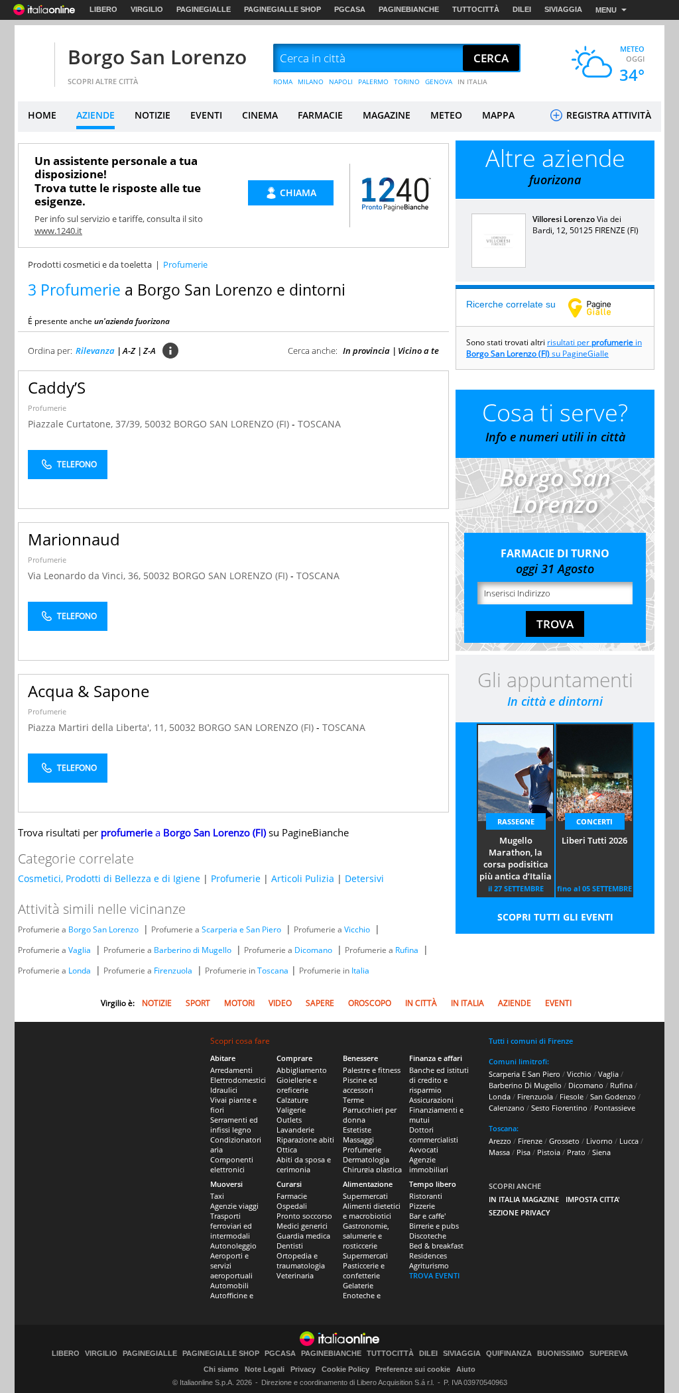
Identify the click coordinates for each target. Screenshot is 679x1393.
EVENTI (206, 115)
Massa (499, 1152)
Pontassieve (614, 1108)
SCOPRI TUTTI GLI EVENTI (555, 917)
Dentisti (290, 1246)
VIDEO (280, 1003)
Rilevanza (95, 351)
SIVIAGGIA (563, 9)
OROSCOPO (369, 1003)
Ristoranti (425, 1196)
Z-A (149, 351)
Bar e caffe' (427, 1216)
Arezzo (500, 1141)
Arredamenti (231, 1070)
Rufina (406, 950)
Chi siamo (221, 1369)
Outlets (289, 1120)
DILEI (522, 9)
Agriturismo (429, 1265)
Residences (428, 1255)
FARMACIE (320, 115)
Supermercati (365, 1196)
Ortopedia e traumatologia (301, 1260)
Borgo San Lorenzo (157, 56)
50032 (158, 424)
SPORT (198, 1003)
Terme (353, 1100)
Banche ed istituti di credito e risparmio (439, 1080)
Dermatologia (366, 1159)
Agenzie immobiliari (428, 1164)
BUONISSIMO (560, 1353)
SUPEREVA (608, 1353)
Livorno (599, 1141)
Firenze (530, 1141)
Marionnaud (74, 539)
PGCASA (349, 9)
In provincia (366, 351)
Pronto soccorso (304, 1216)
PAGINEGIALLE (203, 9)
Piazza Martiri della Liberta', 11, (98, 727)
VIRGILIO (147, 9)
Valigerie (291, 1110)
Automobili (229, 1285)
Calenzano (507, 1108)
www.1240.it (58, 231)
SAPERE (320, 1003)
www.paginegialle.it (599, 307)
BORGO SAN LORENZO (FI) (233, 424)
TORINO (407, 81)
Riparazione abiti (305, 1139)
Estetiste (357, 1130)
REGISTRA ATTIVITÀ (607, 115)
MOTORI (239, 1003)
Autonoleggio (233, 1246)
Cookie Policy (345, 1369)
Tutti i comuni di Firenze (531, 1041)
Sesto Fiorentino (559, 1108)
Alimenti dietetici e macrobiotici (372, 1211)
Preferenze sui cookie (412, 1369)
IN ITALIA (472, 81)
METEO (446, 115)
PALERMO (373, 81)
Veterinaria (295, 1275)
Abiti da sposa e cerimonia (304, 1164)
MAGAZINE (386, 115)
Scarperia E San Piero (524, 1074)
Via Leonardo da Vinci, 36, (85, 575)
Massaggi (358, 1139)
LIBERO (103, 9)
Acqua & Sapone (88, 691)
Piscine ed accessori (360, 1085)
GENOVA (438, 81)
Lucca (629, 1141)
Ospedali (292, 1206)
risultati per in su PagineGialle (554, 348)
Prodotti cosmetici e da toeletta (90, 264)
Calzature (292, 1100)
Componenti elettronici (231, 1164)
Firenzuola (173, 970)
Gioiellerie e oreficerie (297, 1085)
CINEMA (260, 115)
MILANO (311, 81)
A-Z (129, 351)
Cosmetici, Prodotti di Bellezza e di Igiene (109, 878)
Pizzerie (422, 1206)
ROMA (282, 81)
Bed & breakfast (436, 1246)
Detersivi (364, 878)
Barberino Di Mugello (525, 1085)
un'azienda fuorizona (132, 321)
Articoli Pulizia (302, 878)
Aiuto (465, 1369)
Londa (79, 970)
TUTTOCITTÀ (475, 9)
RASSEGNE (515, 821)
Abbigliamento (302, 1070)
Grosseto (564, 1141)
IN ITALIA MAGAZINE (524, 1199)
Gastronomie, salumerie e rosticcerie (366, 1236)
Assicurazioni (431, 1100)
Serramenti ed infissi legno (234, 1125)
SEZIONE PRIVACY (519, 1212)
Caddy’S (57, 387)
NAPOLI (341, 81)
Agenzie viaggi (234, 1206)
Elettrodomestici (238, 1080)
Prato (576, 1152)
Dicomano (313, 950)
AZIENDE (95, 115)
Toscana (272, 970)
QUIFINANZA (509, 1353)
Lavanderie (295, 1130)
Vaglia (79, 950)
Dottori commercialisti (433, 1134)
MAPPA (498, 115)
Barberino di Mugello (192, 950)
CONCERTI (594, 821)
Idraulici (223, 1090)
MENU (606, 10)
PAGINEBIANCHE (409, 9)
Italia (360, 970)
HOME (42, 115)
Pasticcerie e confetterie (364, 1270)
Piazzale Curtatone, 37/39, (86, 424)
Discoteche (427, 1236)
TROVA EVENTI (434, 1275)
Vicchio (357, 929)
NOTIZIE (152, 115)
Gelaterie (358, 1285)
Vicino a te (418, 351)
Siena (601, 1152)
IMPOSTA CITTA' (593, 1199)
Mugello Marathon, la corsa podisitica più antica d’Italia (515, 858)
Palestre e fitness (372, 1070)
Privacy (303, 1369)
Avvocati (423, 1149)
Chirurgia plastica (372, 1169)
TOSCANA (319, 424)
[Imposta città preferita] (34, 58)
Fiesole (572, 1096)
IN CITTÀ (421, 1003)
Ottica (287, 1149)
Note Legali (264, 1369)
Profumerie (47, 408)
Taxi (217, 1196)
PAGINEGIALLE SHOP (282, 9)
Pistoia (548, 1152)
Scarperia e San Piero (241, 929)
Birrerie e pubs (434, 1226)
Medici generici (302, 1226)
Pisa (523, 1152)
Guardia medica (303, 1236)
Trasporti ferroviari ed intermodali (231, 1226)
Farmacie (292, 1196)
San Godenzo (613, 1096)
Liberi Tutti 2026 (594, 840)
